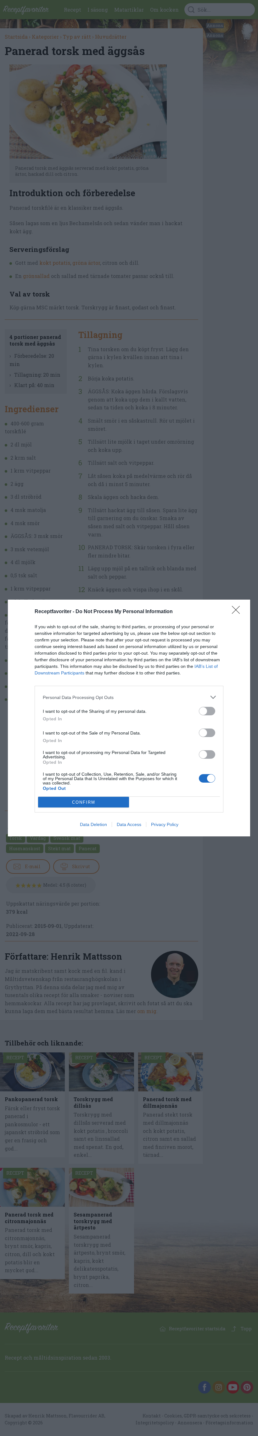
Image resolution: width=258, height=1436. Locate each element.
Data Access (129, 824)
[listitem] (129, 697)
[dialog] (129, 718)
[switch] (207, 711)
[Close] (238, 612)
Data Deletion (93, 824)
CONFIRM (83, 802)
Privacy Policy (164, 824)
